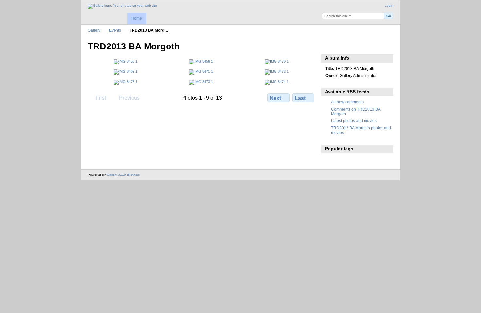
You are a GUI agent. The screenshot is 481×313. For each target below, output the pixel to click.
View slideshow (329, 45)
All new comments (347, 102)
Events (115, 30)
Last (300, 98)
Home (136, 18)
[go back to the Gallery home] (122, 6)
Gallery (94, 30)
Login (389, 5)
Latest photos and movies (354, 121)
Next (275, 98)
